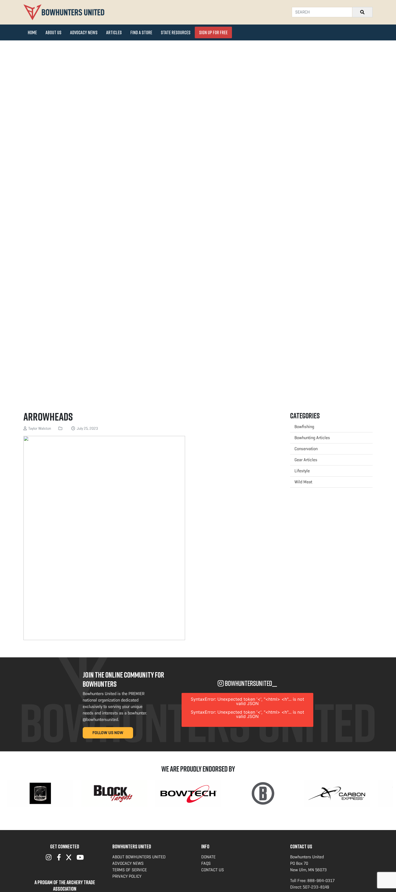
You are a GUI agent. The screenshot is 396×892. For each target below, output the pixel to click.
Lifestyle (302, 471)
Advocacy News (84, 32)
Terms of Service (129, 870)
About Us (53, 32)
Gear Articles (305, 460)
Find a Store (141, 32)
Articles (114, 32)
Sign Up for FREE (213, 32)
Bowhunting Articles (312, 437)
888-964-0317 (321, 880)
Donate (208, 857)
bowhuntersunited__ (250, 683)
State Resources (175, 32)
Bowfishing (304, 426)
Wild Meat (303, 482)
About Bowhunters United (139, 857)
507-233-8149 (316, 887)
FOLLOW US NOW (107, 732)
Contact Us (212, 870)
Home (32, 32)
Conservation (306, 449)
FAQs (206, 863)
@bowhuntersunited (100, 719)
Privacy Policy (126, 876)
